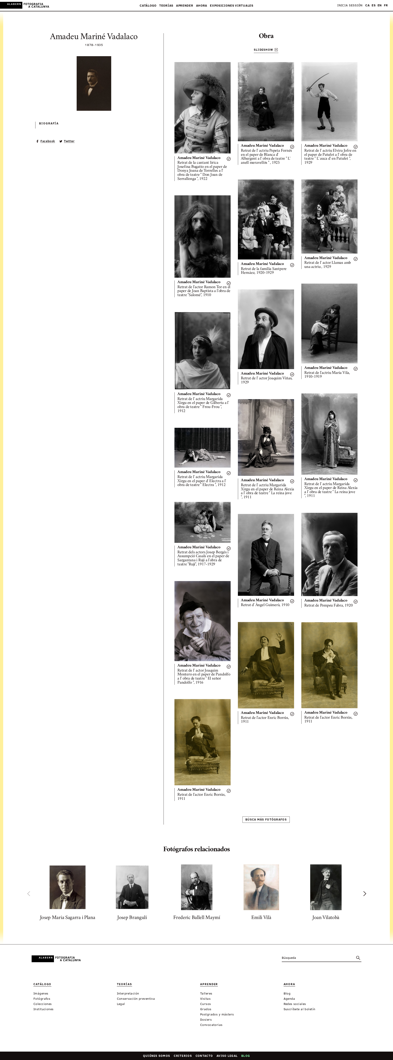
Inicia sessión (350, 5)
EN (380, 5)
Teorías (166, 5)
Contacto (204, 1056)
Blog (245, 1056)
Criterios (183, 1056)
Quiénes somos (156, 1056)
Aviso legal (227, 1056)
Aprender (184, 5)
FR (386, 5)
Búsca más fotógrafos (266, 819)
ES (373, 5)
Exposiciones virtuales (231, 5)
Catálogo (148, 5)
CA (367, 5)
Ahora (201, 5)
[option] (67, 893)
